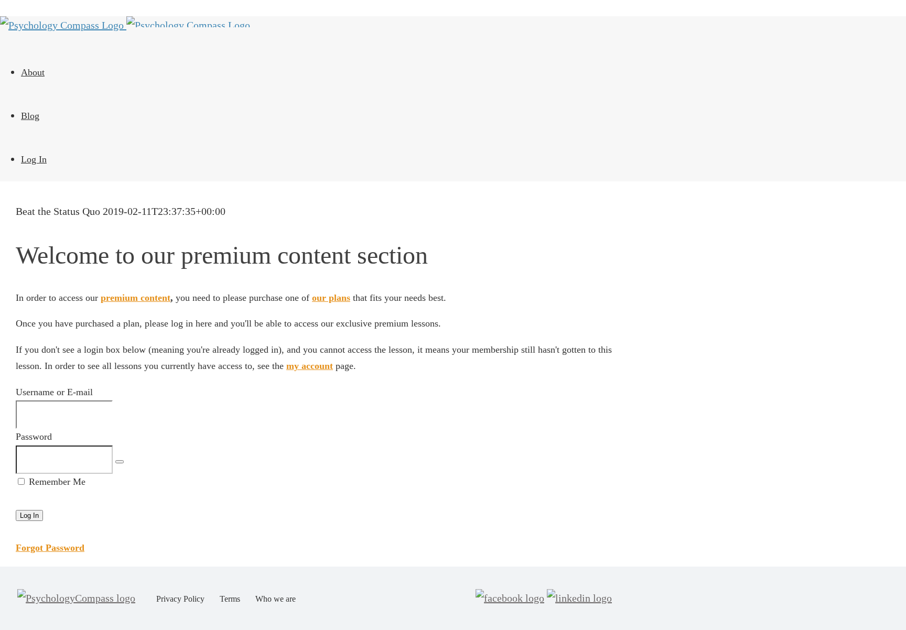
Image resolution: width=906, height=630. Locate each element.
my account (309, 366)
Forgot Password (50, 547)
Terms (230, 598)
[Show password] (119, 461)
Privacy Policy (180, 598)
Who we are (275, 598)
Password (34, 436)
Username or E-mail (54, 392)
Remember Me (55, 481)
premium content (135, 297)
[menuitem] (309, 72)
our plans (331, 297)
